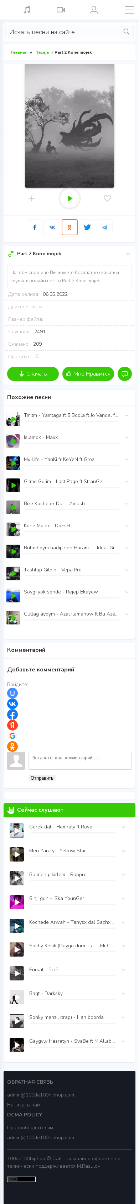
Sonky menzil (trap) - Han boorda (66, 1017)
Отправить (42, 778)
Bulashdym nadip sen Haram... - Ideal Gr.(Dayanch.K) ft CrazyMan (71, 547)
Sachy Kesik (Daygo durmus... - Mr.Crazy (72, 945)
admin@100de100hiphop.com (40, 1095)
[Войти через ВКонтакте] (12, 703)
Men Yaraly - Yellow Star (57, 850)
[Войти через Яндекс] (12, 725)
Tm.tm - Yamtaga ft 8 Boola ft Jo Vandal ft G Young (71, 415)
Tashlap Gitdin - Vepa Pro (53, 569)
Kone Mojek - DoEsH (47, 525)
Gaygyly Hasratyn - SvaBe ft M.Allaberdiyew (72, 1041)
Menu (129, 10)
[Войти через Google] (12, 736)
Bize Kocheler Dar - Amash (54, 503)
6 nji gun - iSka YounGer (56, 898)
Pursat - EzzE (43, 969)
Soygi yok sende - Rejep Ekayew (61, 591)
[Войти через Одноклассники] (12, 746)
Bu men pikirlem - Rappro (58, 874)
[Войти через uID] (12, 693)
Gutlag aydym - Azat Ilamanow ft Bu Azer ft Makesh (71, 614)
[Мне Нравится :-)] (107, 198)
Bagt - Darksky (46, 993)
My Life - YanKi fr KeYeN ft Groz (59, 459)
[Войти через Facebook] (12, 714)
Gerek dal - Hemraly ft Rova (60, 826)
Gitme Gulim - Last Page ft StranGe (63, 481)
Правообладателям (30, 1127)
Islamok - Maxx (41, 437)
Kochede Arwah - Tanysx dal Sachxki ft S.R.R (72, 922)
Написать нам (23, 1104)
